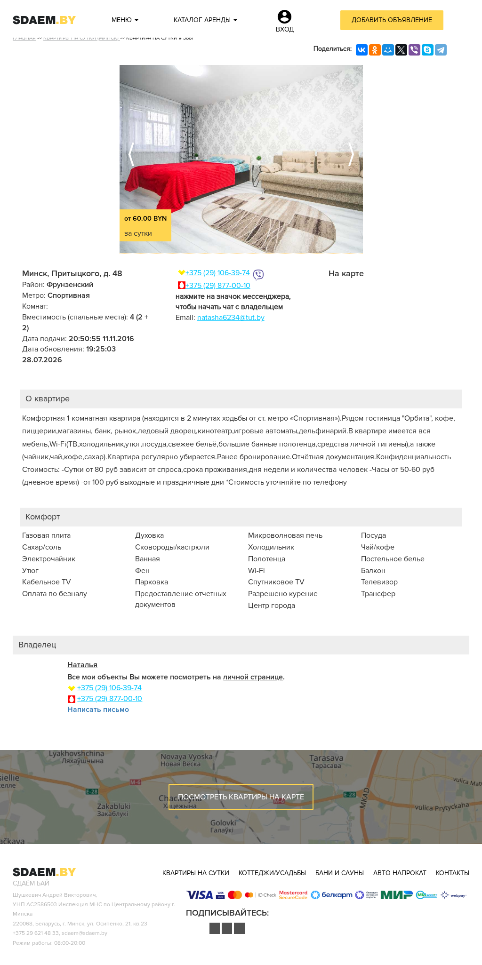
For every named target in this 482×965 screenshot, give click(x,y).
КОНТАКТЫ (452, 873)
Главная (24, 38)
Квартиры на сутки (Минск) (81, 38)
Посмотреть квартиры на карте (241, 797)
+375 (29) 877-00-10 (217, 285)
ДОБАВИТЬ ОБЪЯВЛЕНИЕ (392, 20)
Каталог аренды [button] (203, 20)
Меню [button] (123, 20)
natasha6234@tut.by (231, 317)
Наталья (82, 665)
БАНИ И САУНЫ (339, 873)
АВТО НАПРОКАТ (399, 873)
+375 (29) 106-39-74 (217, 273)
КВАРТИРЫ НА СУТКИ (195, 873)
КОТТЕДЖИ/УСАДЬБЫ (272, 873)
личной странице (253, 677)
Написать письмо (98, 709)
